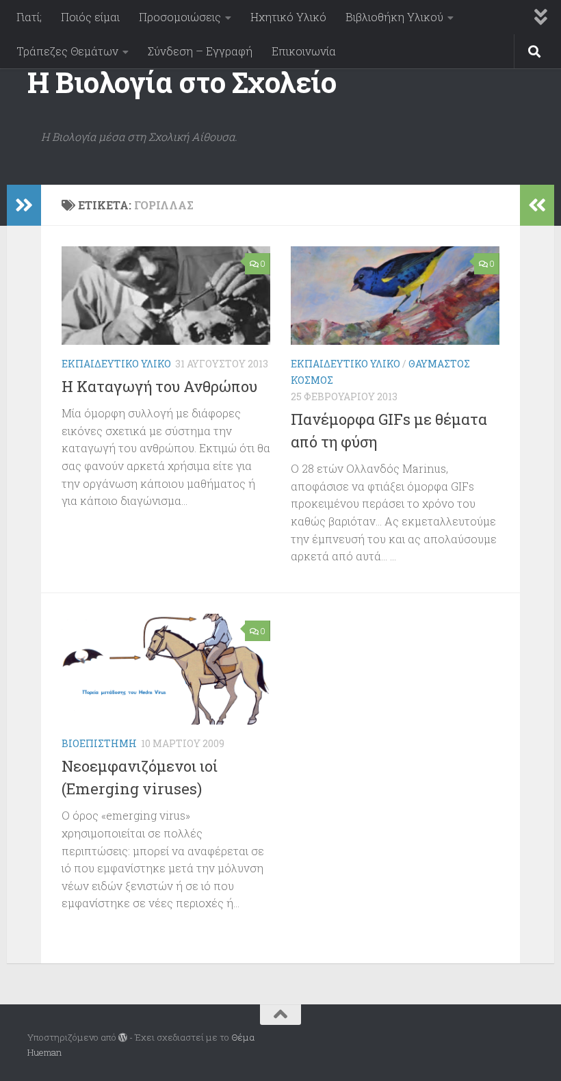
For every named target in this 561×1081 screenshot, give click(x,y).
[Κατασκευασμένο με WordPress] (122, 1037)
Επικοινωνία (304, 51)
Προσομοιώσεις (180, 17)
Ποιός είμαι (90, 17)
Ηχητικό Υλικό (288, 17)
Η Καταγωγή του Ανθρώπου (159, 386)
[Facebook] (524, 1038)
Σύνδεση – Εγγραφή (200, 51)
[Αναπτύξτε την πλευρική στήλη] (24, 205)
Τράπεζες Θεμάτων (67, 51)
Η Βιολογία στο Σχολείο (181, 82)
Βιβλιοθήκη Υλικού (394, 17)
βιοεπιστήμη (99, 743)
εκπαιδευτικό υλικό (116, 363)
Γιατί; (29, 17)
